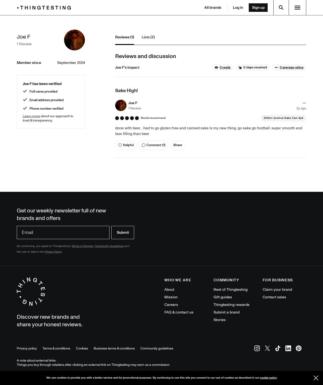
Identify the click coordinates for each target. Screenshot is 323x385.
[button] (222, 67)
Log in (238, 7)
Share (177, 145)
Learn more (31, 116)
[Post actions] (304, 103)
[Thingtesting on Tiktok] (278, 349)
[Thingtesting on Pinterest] (298, 349)
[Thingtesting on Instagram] (257, 349)
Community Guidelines (109, 246)
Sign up (258, 7)
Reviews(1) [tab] (124, 37)
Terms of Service (82, 246)
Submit (123, 232)
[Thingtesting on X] (267, 349)
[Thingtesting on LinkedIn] (288, 349)
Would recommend (153, 118)
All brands (212, 7)
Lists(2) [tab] (148, 37)
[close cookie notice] (316, 378)
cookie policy (268, 378)
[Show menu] (297, 7)
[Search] (281, 7)
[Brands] (45, 8)
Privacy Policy (53, 252)
